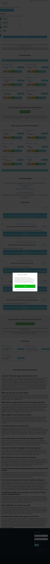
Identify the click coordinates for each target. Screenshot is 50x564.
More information (20, 289)
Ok (25, 286)
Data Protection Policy (29, 289)
